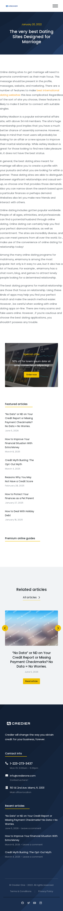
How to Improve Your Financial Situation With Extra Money (31, 838)
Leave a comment (31, 828)
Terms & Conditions (20, 891)
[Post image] (31, 628)
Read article (31, 681)
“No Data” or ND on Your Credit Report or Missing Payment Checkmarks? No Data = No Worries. (31, 660)
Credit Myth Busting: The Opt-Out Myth (28, 852)
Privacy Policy (45, 891)
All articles (30, 597)
